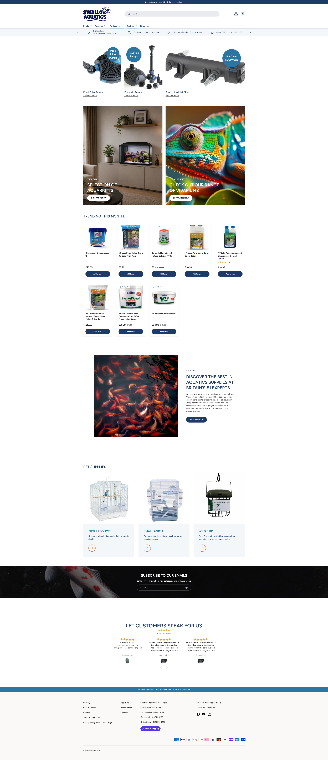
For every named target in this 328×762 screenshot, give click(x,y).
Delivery (86, 703)
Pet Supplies (115, 26)
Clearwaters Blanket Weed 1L (97, 254)
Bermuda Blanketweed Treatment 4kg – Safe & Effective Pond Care (129, 316)
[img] (164, 630)
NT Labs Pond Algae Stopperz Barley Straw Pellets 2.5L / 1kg (95, 316)
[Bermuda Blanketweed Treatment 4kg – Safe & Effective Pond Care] (131, 297)
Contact (124, 713)
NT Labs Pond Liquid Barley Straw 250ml (197, 254)
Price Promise (126, 708)
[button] (243, 14)
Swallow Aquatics (94, 750)
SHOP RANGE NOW (98, 198)
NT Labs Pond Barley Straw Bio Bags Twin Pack (131, 254)
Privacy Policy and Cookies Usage (97, 722)
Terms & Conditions (91, 717)
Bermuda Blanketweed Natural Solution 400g (162, 254)
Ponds (86, 26)
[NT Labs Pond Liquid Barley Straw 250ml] (197, 237)
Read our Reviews (176, 2)
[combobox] (172, 14)
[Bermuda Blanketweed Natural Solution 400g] (164, 237)
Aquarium (99, 26)
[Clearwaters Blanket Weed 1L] (97, 237)
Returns (86, 713)
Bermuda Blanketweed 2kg (164, 313)
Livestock (144, 26)
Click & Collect (89, 708)
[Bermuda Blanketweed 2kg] (164, 297)
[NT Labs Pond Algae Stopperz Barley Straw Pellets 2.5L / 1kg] (97, 297)
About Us (125, 703)
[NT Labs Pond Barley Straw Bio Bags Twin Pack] (131, 237)
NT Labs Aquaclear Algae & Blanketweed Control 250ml (230, 256)
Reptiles (130, 26)
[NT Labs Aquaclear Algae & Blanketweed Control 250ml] (230, 237)
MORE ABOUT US (196, 420)
